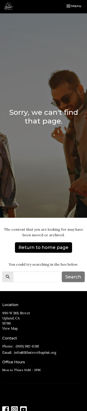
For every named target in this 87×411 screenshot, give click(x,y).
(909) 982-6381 (27, 346)
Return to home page (43, 247)
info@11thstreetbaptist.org (35, 352)
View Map (10, 328)
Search (73, 276)
